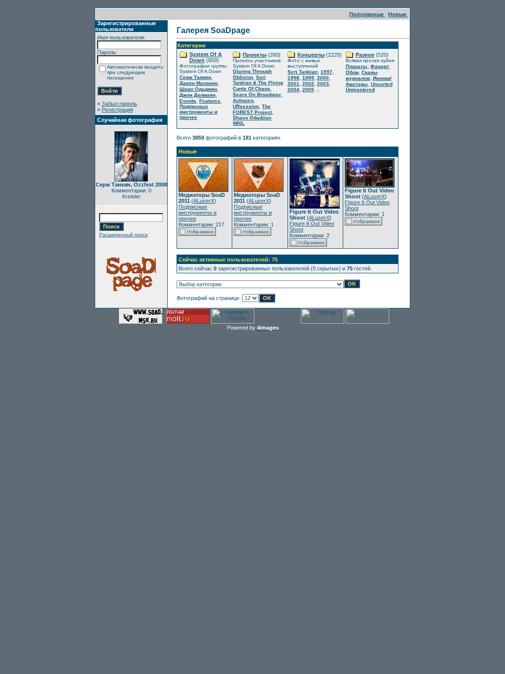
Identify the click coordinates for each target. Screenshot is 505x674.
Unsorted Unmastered (369, 86)
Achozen (243, 100)
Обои (352, 72)
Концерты (311, 55)
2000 (323, 77)
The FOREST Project (252, 109)
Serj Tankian (303, 72)
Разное (365, 55)
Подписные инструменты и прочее (198, 112)
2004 (293, 89)
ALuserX (203, 201)
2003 (323, 83)
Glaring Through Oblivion (252, 74)
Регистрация (117, 109)
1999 (308, 77)
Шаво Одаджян (198, 89)
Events (188, 101)
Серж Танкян (195, 77)
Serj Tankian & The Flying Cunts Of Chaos (258, 83)
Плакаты (356, 66)
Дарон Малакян (198, 83)
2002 (308, 83)
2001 (293, 83)
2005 (308, 89)
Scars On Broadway (257, 94)
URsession (246, 106)
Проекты (254, 55)
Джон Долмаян (198, 95)
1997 (326, 72)
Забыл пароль (119, 104)
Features (209, 101)
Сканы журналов (362, 75)
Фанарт (379, 66)
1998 (293, 77)
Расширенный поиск (123, 234)
